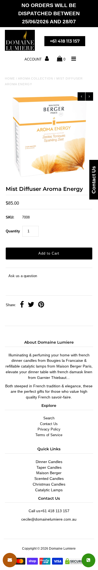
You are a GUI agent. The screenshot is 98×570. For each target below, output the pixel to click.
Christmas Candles (49, 484)
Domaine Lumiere (62, 548)
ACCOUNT (33, 59)
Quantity (13, 231)
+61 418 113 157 (65, 41)
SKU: (10, 217)
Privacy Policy (49, 429)
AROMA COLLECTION (35, 78)
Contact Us (49, 424)
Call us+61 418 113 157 (49, 511)
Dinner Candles (49, 462)
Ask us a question (22, 276)
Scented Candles (49, 478)
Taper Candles (49, 467)
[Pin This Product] (41, 305)
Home (10, 78)
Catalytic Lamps (49, 490)
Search (48, 418)
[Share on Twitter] (31, 305)
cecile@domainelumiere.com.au (48, 519)
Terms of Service (48, 435)
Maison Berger (49, 473)
